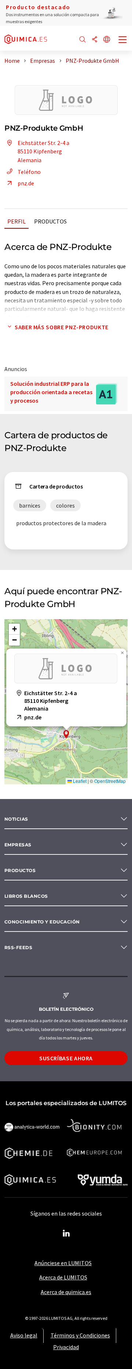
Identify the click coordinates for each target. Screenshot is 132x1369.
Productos (50, 221)
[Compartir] (94, 40)
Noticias (16, 819)
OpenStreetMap (110, 781)
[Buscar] (82, 40)
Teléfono (29, 171)
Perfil (16, 221)
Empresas (18, 844)
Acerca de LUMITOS (63, 1277)
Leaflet (79, 781)
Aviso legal (23, 1335)
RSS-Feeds (18, 947)
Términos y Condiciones (80, 1335)
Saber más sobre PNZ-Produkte (62, 327)
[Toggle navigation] (123, 40)
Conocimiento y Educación (42, 922)
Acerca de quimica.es (66, 1292)
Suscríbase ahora (66, 1058)
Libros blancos (26, 896)
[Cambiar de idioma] (107, 40)
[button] (66, 734)
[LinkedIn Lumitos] (66, 1233)
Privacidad (66, 1347)
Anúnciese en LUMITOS (63, 1263)
